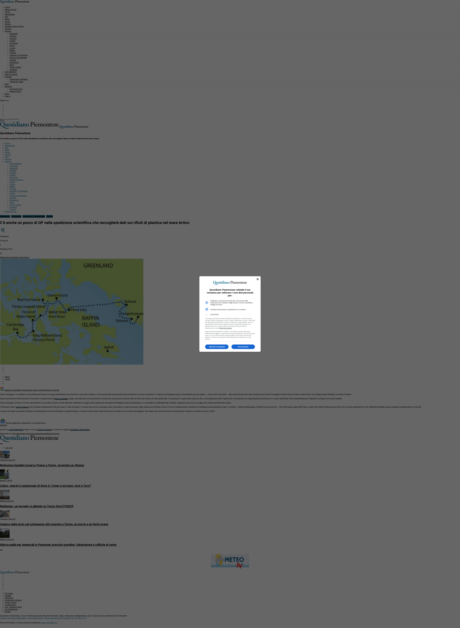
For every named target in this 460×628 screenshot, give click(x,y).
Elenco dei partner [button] (225, 328)
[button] (230, 314)
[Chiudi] (257, 279)
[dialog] (230, 314)
